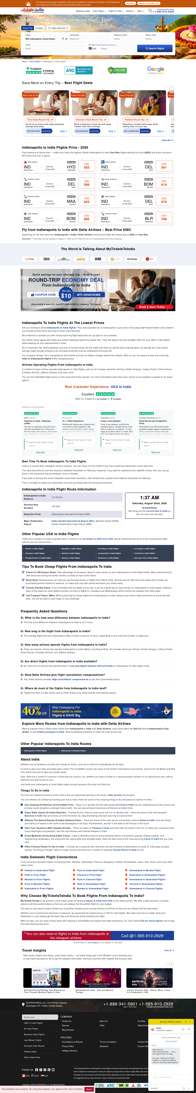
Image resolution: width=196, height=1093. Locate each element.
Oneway (39, 28)
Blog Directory (68, 1029)
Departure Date (120, 35)
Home (24, 61)
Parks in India (147, 820)
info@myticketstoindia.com (159, 1006)
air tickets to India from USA (98, 538)
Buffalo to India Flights (34, 548)
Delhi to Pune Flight (35, 874)
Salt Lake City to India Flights (146, 558)
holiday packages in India (50, 731)
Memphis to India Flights (72, 548)
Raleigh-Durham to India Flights (38, 558)
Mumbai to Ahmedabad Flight (92, 888)
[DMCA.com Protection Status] (123, 1085)
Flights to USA (115, 11)
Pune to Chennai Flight (89, 879)
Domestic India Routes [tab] (34, 1045)
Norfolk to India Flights (71, 553)
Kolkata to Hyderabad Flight (40, 870)
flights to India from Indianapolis (81, 933)
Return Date (151, 35)
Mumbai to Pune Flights (37, 879)
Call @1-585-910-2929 (142, 935)
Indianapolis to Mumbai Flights (73, 750)
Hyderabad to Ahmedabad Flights (147, 874)
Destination (74, 35)
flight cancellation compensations (70, 679)
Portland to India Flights (35, 553)
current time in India (157, 510)
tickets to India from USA (99, 900)
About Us (103, 1021)
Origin (28, 35)
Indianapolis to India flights (61, 327)
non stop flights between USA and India (91, 665)
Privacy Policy (68, 1046)
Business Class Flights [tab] (34, 1034)
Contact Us (66, 1021)
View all (168, 950)
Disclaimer (104, 1046)
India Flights (99, 11)
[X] (41, 1069)
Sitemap (65, 1025)
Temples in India (100, 827)
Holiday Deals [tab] (30, 1051)
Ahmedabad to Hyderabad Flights (147, 879)
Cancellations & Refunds (72, 1041)
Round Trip (27, 28)
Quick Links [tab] (29, 1017)
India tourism (115, 795)
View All (166, 140)
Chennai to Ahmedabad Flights (146, 883)
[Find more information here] (171, 1055)
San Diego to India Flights (108, 548)
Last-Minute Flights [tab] (32, 1040)
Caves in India (151, 838)
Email (28, 45)
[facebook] (37, 1069)
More (140, 11)
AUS (37, 1075)
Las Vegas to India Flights (144, 548)
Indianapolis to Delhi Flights (35, 750)
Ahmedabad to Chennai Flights (146, 888)
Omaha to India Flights (71, 558)
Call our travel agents (151, 920)
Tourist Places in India (125, 849)
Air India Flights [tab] (31, 1028)
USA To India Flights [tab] (33, 1023)
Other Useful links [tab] (32, 1057)
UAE (46, 1075)
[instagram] (46, 1069)
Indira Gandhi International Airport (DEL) (73, 520)
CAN (27, 1075)
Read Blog (130, 3)
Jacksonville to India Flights (109, 553)
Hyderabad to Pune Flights (39, 888)
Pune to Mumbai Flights (37, 883)
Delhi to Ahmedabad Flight (91, 883)
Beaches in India (34, 815)
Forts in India (126, 804)
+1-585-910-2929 (156, 1003)
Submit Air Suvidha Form (149, 3)
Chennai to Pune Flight (89, 874)
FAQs (102, 1025)
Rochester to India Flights (108, 558)
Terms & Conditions (108, 1041)
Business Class (83, 11)
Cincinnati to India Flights (144, 553)
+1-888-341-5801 (120, 1003)
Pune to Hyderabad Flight (90, 870)
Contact (103, 45)
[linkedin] (50, 1069)
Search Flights (156, 48)
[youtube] (53, 1069)
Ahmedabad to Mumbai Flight (145, 870)
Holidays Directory (69, 1050)
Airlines (129, 11)
